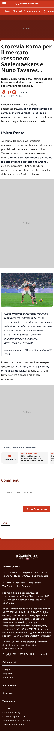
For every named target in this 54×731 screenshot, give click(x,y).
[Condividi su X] (14, 92)
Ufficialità (7, 673)
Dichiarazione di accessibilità (17, 720)
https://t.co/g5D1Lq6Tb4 (18, 343)
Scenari (6, 669)
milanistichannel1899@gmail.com (34, 635)
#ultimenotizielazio (15, 338)
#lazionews (35, 334)
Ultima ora (7, 677)
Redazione (7, 693)
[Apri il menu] (4, 3)
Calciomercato (34, 11)
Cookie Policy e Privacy (13, 716)
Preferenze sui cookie (13, 724)
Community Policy (11, 712)
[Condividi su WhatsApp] (3, 92)
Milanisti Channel (12, 11)
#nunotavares (20, 334)
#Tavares (17, 313)
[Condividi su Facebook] (9, 92)
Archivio (6, 708)
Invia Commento (37, 509)
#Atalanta (27, 318)
